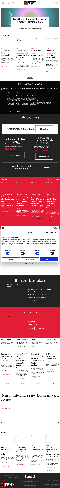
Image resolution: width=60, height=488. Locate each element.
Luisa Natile (19, 217)
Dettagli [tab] (30, 232)
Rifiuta (11, 259)
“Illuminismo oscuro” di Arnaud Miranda (37, 53)
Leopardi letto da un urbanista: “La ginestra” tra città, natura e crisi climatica (22, 55)
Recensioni (32, 48)
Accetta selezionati (30, 259)
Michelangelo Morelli (36, 465)
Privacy (57, 480)
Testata (49, 480)
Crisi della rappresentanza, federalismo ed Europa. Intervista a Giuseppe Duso (52, 452)
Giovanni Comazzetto (51, 469)
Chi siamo (47, 3)
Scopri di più (3, 480)
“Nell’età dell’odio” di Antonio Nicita (51, 356)
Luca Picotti (34, 377)
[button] (2, 422)
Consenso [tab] (10, 232)
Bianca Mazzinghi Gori (6, 374)
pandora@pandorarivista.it (30, 485)
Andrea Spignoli (20, 464)
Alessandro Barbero (6, 466)
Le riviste (42, 3)
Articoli (2, 48)
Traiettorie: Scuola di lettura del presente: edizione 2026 (30, 20)
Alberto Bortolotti (20, 380)
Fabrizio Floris (5, 66)
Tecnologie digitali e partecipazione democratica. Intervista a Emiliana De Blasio (51, 201)
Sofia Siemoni (49, 220)
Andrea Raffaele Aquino (37, 218)
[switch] (23, 253)
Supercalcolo (33, 324)
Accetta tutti (49, 259)
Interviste (47, 48)
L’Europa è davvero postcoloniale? (6, 53)
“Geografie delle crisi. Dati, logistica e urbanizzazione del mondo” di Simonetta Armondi (22, 360)
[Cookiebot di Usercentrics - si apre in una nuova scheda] (52, 228)
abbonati (57, 179)
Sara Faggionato (5, 212)
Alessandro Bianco (51, 70)
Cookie (53, 480)
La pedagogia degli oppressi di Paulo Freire (22, 450)
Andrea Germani (35, 67)
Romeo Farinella (20, 71)
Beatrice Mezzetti (50, 371)
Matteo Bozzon (49, 470)
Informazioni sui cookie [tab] (50, 232)
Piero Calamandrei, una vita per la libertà (37, 450)
